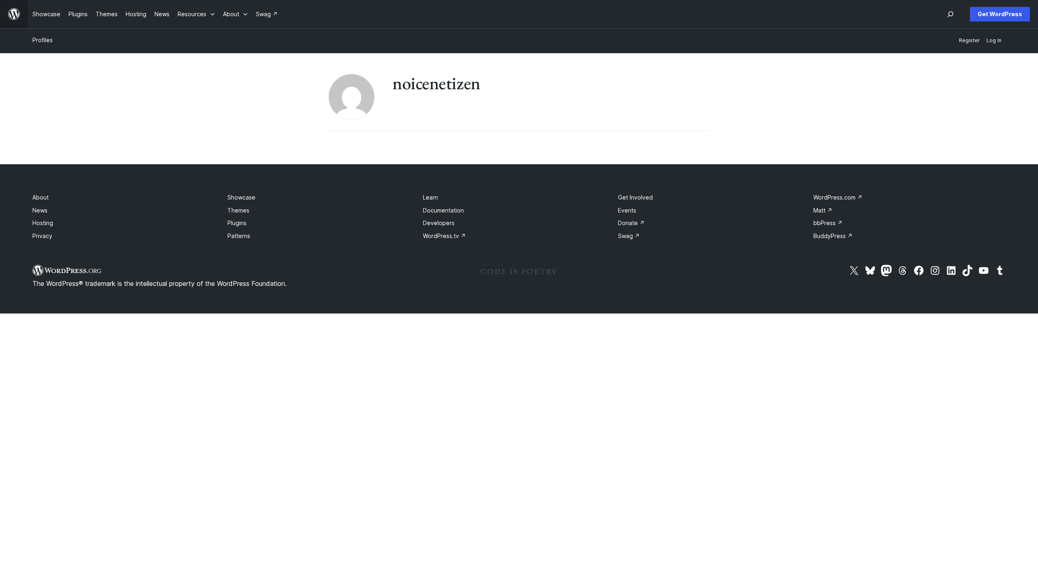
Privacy (42, 235)
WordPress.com (837, 197)
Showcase (241, 197)
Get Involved (635, 197)
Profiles (42, 39)
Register (969, 40)
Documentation (443, 210)
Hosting (42, 222)
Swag (629, 235)
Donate (631, 222)
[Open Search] (950, 14)
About (40, 197)
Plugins (237, 222)
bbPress (828, 222)
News (39, 210)
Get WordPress (1000, 14)
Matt (822, 210)
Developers (439, 222)
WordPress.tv (444, 235)
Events (627, 210)
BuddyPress (833, 235)
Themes (238, 210)
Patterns (238, 235)
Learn (430, 197)
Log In (994, 40)
